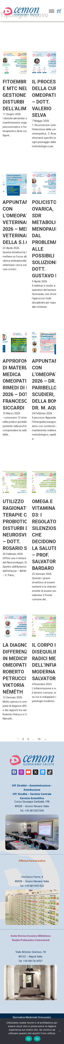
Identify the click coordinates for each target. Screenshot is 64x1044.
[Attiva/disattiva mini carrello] (59, 11)
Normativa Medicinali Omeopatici (32, 1017)
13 (39, 739)
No (37, 1038)
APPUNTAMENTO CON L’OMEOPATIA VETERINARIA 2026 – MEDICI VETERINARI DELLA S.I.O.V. (22, 222)
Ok (28, 1038)
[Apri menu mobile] (51, 11)
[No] (59, 1031)
